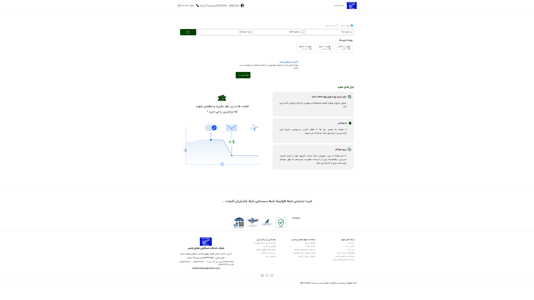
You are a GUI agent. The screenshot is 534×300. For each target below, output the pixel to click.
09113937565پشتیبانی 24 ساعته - (219, 262)
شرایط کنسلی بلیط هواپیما (265, 243)
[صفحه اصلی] (352, 5)
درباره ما (351, 243)
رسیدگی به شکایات (268, 253)
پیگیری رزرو (271, 256)
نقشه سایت (310, 246)
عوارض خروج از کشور (306, 256)
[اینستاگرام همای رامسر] (271, 275)
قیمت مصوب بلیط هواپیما (304, 253)
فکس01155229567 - (225, 264)
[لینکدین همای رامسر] (267, 275)
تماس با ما (350, 246)
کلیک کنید (244, 75)
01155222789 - (184, 262)
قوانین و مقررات (269, 246)
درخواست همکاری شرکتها (305, 249)
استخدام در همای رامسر (345, 256)
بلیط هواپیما (339, 5)
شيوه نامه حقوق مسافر (266, 249)
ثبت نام (351, 249)
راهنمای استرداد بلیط (346, 253)
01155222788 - (197, 262)
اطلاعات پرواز (310, 243)
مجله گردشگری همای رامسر (343, 259)
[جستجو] (188, 32)
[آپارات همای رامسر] (262, 275)
